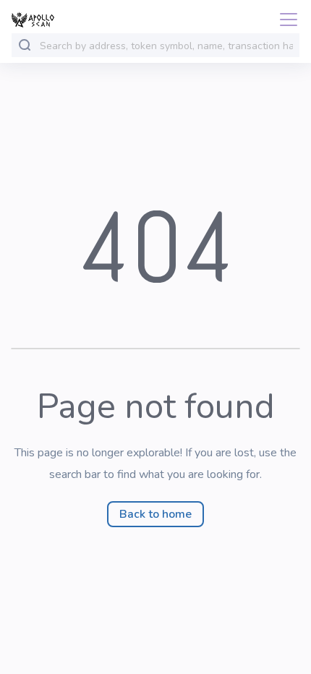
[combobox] (166, 46)
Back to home (155, 514)
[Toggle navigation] (284, 19)
